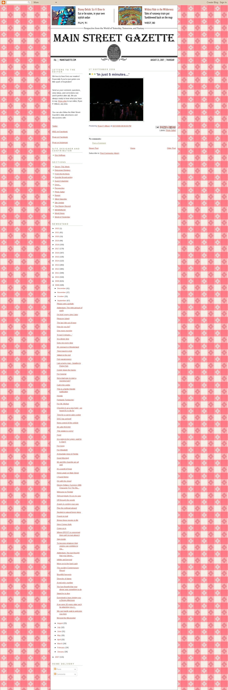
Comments (60, 674)
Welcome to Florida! (65, 492)
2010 (57, 277)
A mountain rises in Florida (67, 454)
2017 (57, 249)
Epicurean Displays (62, 170)
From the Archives (62, 174)
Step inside (61, 539)
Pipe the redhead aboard (67, 508)
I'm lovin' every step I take (67, 315)
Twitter (55, 126)
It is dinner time (63, 339)
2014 (57, 261)
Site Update (59, 203)
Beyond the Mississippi (66, 618)
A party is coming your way (68, 504)
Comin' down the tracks (66, 370)
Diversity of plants (64, 579)
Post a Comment (99, 143)
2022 (57, 228)
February (61, 648)
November (61, 292)
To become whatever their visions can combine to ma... (67, 546)
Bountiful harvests (64, 574)
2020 (57, 236)
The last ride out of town (66, 323)
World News (60, 213)
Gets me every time (65, 343)
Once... (58, 185)
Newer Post (93, 148)
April (59, 640)
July (59, 627)
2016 (57, 253)
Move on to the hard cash (67, 564)
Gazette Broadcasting (63, 177)
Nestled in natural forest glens (69, 512)
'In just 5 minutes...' (64, 335)
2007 (57, 657)
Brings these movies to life (67, 520)
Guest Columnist (61, 181)
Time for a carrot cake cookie (69, 415)
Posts (58, 669)
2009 (57, 281)
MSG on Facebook (60, 132)
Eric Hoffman (60, 155)
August (60, 623)
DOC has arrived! (64, 419)
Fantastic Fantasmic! (65, 400)
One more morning (64, 331)
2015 (57, 257)
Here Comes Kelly (64, 524)
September (62, 301)
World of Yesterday (62, 217)
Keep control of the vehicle (67, 423)
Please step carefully (65, 304)
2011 (57, 273)
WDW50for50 (60, 210)
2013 (57, 265)
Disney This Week (62, 167)
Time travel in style (64, 351)
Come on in (61, 528)
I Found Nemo (62, 477)
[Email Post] (157, 127)
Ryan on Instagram (60, 143)
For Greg (60, 446)
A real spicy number (65, 583)
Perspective (59, 188)
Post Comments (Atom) (109, 153)
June (59, 631)
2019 (57, 241)
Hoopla (60, 396)
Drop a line (62, 101)
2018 (57, 245)
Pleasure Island (63, 319)
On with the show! (64, 481)
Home (132, 148)
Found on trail (62, 516)
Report (57, 195)
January (60, 652)
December (61, 288)
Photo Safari (171, 130)
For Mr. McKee (63, 404)
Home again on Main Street (68, 473)
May (59, 635)
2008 (57, 285)
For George (61, 374)
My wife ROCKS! (64, 427)
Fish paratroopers (64, 359)
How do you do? (63, 327)
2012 (57, 269)
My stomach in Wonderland (68, 347)
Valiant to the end (64, 355)
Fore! (59, 435)
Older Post (171, 148)
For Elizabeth (62, 450)
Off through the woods (66, 500)
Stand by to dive (63, 593)
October (60, 296)
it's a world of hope (64, 469)
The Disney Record (63, 206)
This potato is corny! (65, 431)
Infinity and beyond (64, 560)
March (60, 644)
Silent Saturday (61, 199)
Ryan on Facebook (60, 137)
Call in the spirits (63, 385)
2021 (57, 232)
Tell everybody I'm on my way (69, 496)
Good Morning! (63, 458)
